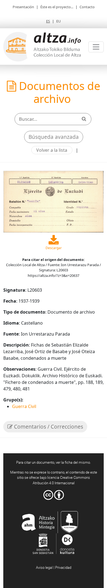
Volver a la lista (51, 150)
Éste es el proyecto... (56, 6)
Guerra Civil (24, 406)
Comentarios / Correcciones (48, 426)
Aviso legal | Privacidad (53, 567)
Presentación (23, 6)
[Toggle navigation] (96, 46)
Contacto (87, 6)
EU (58, 21)
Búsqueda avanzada (54, 136)
